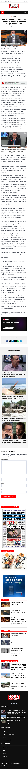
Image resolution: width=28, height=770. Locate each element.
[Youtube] (26, 1)
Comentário (4, 459)
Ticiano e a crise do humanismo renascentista (17, 604)
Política (15, 16)
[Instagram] (24, 1)
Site (2, 489)
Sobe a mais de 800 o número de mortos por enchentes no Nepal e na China (16, 722)
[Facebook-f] (11, 703)
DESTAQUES (4, 706)
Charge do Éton (8, 551)
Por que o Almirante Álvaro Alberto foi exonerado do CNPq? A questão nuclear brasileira (18, 652)
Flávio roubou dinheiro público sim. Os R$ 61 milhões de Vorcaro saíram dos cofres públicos (14, 442)
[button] (25, 12)
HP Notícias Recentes (10, 661)
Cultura (5, 600)
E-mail (3, 483)
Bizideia (3, 765)
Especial (5, 630)
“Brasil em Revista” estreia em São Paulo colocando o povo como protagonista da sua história (18, 621)
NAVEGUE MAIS (5, 744)
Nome (3, 477)
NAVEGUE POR (5, 727)
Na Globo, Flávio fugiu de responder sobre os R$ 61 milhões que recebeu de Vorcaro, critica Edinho (13, 374)
